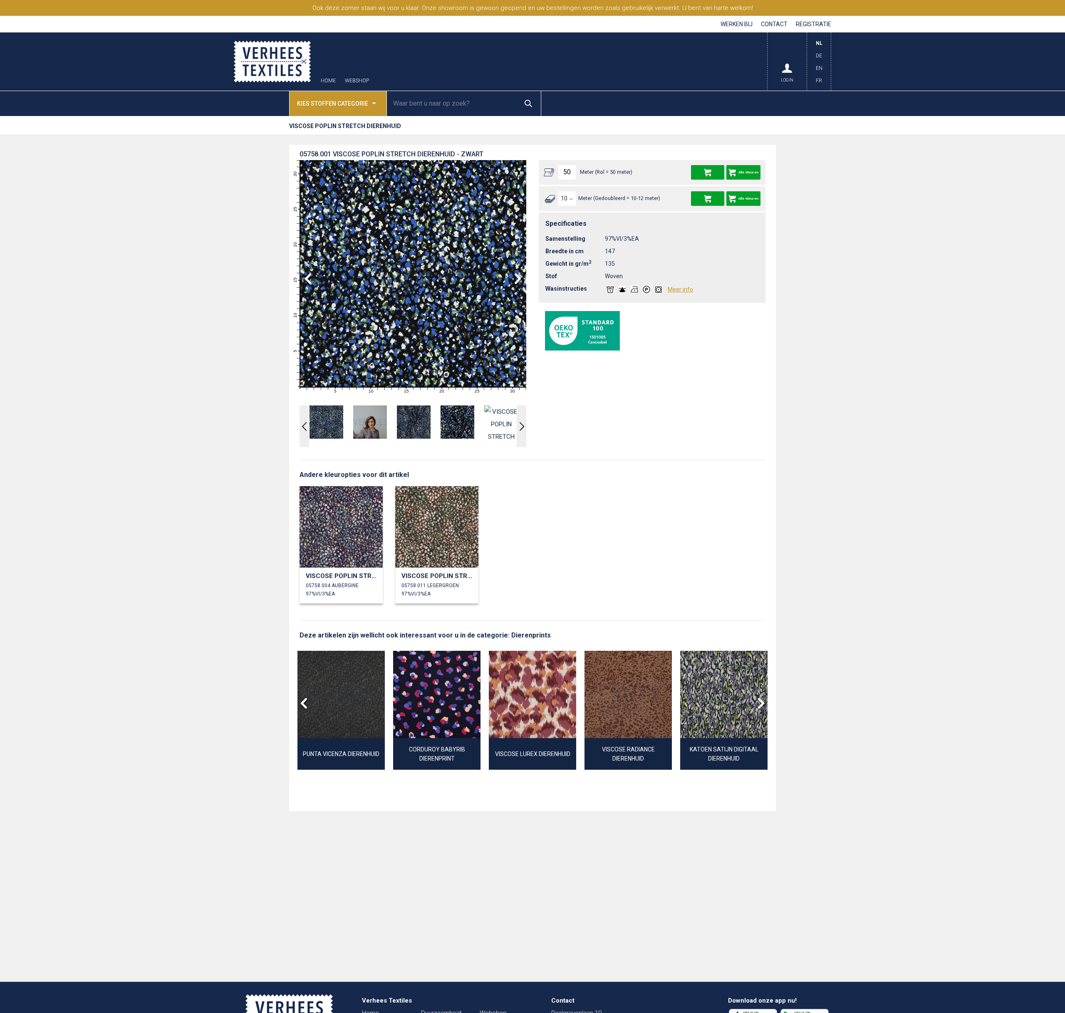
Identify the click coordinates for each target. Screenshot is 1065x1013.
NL (819, 43)
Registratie (813, 24)
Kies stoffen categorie (332, 103)
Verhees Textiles (272, 61)
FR (819, 81)
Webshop (357, 81)
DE (819, 56)
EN (819, 68)
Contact (774, 24)
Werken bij (737, 24)
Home (328, 81)
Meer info (680, 289)
